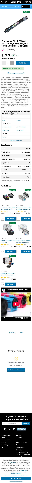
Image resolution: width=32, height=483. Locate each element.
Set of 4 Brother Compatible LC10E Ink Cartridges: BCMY (23, 241)
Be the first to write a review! (16, 369)
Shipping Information (21, 442)
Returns (18, 445)
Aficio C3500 (5, 130)
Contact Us (19, 437)
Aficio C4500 (20, 130)
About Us (4, 437)
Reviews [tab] (12, 332)
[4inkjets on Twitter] (9, 429)
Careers (4, 442)
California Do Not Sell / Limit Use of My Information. (16, 475)
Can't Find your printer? (16, 140)
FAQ (17, 440)
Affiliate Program (6, 440)
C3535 (4, 137)
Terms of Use (19, 456)
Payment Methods (20, 447)
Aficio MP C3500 (6, 127)
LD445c (19, 120)
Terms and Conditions (16, 473)
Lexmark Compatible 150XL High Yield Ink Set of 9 (8, 208)
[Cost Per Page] (29, 166)
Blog (3, 447)
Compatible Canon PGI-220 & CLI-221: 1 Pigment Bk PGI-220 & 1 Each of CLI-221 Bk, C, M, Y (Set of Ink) (8, 274)
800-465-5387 (6, 3)
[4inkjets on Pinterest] (14, 429)
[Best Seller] (8, 204)
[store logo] (16, 2)
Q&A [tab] (21, 332)
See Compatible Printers (16, 73)
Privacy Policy (19, 449)
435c (3, 120)
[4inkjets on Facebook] (5, 429)
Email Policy (5, 445)
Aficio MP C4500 (21, 127)
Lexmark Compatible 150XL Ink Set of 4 (8, 241)
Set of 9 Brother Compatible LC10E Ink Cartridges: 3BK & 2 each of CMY (23, 208)
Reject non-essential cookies (16, 481)
